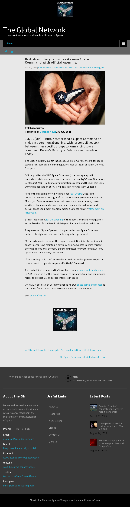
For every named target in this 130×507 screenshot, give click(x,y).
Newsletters (55, 420)
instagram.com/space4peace (18, 485)
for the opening (54, 219)
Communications (60, 67)
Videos (52, 427)
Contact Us (55, 434)
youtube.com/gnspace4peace (19, 467)
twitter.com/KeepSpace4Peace (19, 476)
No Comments (44, 67)
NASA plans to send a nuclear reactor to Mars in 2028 (111, 426)
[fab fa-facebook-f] (6, 52)
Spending (96, 67)
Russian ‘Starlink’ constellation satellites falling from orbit (111, 409)
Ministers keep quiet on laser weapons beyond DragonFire (111, 443)
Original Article (37, 295)
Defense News (48, 131)
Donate (53, 441)
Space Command (83, 67)
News (71, 67)
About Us (53, 407)
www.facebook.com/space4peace (21, 457)
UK (102, 67)
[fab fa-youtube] (12, 52)
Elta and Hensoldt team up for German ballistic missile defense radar (63, 350)
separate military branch (89, 270)
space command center (89, 284)
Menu (10, 43)
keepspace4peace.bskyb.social (19, 448)
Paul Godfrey (76, 193)
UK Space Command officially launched (82, 357)
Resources (54, 413)
